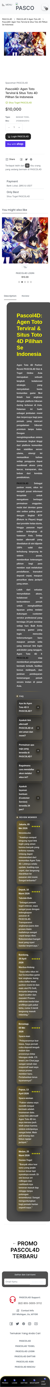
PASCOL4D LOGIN (25, 1351)
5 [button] (31, 282)
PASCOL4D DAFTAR (25, 273)
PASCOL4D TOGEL (25, 1346)
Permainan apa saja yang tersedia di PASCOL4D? (26, 750)
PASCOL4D (7, 19)
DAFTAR (24, 1383)
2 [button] (22, 282)
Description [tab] (10, 295)
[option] (25, 251)
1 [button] (19, 282)
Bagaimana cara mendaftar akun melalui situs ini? (26, 771)
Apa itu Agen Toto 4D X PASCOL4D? (25, 707)
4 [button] (28, 282)
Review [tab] (25, 295)
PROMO (5, 1383)
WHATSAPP (34, 1383)
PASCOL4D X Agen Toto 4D (29, 19)
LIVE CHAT (43, 1382)
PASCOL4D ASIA (25, 1361)
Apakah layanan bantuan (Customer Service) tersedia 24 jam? (24, 798)
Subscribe (38, 1282)
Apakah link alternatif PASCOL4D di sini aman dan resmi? (26, 728)
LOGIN (14, 1383)
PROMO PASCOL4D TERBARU (25, 1250)
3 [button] (25, 282)
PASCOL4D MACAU (25, 1366)
